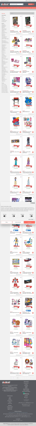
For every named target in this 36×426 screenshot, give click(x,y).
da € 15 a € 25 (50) (4, 86)
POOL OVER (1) (4, 69)
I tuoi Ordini (9, 399)
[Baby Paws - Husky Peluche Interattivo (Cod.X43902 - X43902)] (15, 342)
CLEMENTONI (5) (4, 29)
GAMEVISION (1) (4, 40)
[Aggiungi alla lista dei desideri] (20, 16)
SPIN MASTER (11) (4, 79)
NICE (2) (3, 65)
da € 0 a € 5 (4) (4, 84)
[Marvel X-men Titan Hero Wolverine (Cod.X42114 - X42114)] (15, 241)
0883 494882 (28, 415)
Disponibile (3, 17)
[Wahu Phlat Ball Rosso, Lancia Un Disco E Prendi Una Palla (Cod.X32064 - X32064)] (15, 121)
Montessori (18, 7)
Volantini (26, 387)
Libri (11, 7)
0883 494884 (20, 416)
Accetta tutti (29, 222)
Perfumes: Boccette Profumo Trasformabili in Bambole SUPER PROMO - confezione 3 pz (27, 132)
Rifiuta (7, 222)
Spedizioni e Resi (10, 408)
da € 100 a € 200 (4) (4, 89)
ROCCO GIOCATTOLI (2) (5, 72)
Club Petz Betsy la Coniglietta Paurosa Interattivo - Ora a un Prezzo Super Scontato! (14, 373)
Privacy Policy (26, 385)
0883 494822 (20, 420)
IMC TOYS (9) (3, 50)
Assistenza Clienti (26, 383)
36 (32, 13)
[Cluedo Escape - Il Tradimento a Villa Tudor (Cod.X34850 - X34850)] (28, 201)
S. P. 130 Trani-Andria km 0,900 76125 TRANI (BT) (26, 399)
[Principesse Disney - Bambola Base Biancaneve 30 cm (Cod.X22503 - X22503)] (15, 181)
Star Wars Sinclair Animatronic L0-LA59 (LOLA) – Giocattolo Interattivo (27, 273)
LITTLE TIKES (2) (4, 56)
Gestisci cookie (10, 403)
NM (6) (3, 66)
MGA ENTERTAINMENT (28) (5, 60)
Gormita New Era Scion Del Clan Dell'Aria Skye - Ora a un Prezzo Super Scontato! (14, 32)
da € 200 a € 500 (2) (4, 90)
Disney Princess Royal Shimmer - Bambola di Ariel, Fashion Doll (14, 172)
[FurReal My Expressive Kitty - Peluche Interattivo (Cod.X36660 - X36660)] (15, 201)
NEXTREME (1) (4, 64)
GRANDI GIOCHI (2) (4, 47)
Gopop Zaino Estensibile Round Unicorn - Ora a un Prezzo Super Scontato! (27, 92)
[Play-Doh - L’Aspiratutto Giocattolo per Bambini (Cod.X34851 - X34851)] (28, 241)
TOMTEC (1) (3, 81)
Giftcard (10, 402)
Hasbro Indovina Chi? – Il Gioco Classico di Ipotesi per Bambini (27, 232)
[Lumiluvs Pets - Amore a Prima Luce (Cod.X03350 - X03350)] (15, 141)
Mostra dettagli (31, 219)
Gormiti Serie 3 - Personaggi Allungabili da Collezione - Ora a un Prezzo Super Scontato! (14, 52)
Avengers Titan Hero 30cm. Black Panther (27, 152)
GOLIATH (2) (3, 46)
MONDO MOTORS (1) (5, 62)
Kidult (30, 7)
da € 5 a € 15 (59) (4, 85)
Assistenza (33, 0)
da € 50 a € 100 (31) (4, 88)
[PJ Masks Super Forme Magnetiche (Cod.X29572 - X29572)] (28, 61)
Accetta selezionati (18, 222)
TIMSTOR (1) (3, 80)
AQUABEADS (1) (4, 25)
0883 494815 (7, 415)
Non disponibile (4, 21)
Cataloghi (26, 386)
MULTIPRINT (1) (4, 63)
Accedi (29, 0)
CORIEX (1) (3, 30)
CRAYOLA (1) (3, 31)
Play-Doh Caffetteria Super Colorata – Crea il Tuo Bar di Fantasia (14, 273)
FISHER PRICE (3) (4, 37)
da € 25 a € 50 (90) (4, 87)
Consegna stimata (4, 20)
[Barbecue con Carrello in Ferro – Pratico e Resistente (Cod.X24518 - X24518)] (15, 101)
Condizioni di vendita (10, 406)
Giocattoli (5, 7)
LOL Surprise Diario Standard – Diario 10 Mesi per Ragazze (14, 72)
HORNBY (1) (3, 49)
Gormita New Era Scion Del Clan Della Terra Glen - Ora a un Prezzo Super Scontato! (27, 32)
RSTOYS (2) (3, 73)
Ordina (12, 13)
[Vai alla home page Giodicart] (5, 4)
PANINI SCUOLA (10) (4, 67)
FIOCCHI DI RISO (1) (4, 36)
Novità (3, 16)
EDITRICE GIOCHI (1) (4, 32)
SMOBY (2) (3, 78)
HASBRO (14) (3, 48)
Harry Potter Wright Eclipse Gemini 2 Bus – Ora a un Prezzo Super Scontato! (27, 293)
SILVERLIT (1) (3, 76)
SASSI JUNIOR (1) (4, 74)
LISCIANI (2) (3, 55)
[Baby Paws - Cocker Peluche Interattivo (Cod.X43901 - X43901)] (15, 322)
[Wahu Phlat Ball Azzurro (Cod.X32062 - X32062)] (28, 101)
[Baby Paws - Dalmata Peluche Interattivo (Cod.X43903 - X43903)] (28, 322)
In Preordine (3, 19)
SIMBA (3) (3, 77)
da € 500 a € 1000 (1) (5, 91)
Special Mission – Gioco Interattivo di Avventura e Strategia (26, 313)
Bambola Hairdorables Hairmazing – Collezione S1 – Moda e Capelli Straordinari (27, 52)
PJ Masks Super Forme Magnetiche (26, 72)
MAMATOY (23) (4, 57)
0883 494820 (16, 420)
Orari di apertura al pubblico (26, 405)
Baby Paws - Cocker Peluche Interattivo (14, 333)
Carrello (30, 4)
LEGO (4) (3, 54)
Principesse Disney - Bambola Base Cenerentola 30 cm (27, 192)
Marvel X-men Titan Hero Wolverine (14, 253)
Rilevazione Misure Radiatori (26, 391)
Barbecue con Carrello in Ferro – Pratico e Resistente (14, 112)
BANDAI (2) (3, 27)
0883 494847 (24, 402)
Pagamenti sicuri (10, 409)
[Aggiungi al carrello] (20, 31)
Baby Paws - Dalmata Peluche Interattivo (27, 333)
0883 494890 (32, 402)
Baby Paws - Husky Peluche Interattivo (14, 353)
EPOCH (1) (3, 33)
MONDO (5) (3, 61)
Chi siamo (26, 384)
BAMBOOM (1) (4, 26)
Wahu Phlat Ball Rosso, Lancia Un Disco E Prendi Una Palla (14, 132)
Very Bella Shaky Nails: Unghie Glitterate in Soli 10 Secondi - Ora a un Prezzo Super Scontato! (14, 92)
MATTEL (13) (3, 58)
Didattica (2, 7)
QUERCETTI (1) (4, 70)
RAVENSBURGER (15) (5, 71)
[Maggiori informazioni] (20, 51)
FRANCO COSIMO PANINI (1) (5, 39)
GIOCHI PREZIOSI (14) (5, 41)
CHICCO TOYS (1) (4, 28)
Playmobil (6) (3, 68)
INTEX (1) (3, 51)
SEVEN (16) (3, 75)
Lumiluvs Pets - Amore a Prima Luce (14, 152)
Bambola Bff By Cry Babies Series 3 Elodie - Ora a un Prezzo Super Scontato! (26, 353)
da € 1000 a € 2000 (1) (5, 92)
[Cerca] (22, 4)
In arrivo (3, 18)
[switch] (13, 216)
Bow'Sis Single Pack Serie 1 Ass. (14, 312)
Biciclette (24, 7)
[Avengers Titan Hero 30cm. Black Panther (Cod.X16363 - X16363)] (28, 141)
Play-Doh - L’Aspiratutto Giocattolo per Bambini (26, 253)
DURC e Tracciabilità (26, 390)
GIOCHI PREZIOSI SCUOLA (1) (5, 43)
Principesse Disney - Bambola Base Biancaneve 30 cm (14, 192)
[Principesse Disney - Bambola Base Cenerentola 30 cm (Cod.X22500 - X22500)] (28, 181)
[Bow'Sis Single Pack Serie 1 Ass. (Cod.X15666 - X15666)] (15, 302)
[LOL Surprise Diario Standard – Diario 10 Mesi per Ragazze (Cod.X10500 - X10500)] (15, 61)
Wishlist (10, 398)
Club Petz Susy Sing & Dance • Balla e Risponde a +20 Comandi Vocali (27, 373)
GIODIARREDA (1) (4, 44)
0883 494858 (28, 404)
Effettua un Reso (9, 400)
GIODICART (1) (4, 45)
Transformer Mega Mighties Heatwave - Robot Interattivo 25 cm (14, 293)
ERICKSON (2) (3, 34)
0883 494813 (29, 416)
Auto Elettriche (27, 7)
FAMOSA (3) (3, 35)
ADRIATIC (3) (3, 24)
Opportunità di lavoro (26, 389)
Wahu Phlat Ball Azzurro (26, 111)
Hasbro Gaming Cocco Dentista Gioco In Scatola (14, 232)
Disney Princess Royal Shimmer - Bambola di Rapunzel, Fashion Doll (27, 172)
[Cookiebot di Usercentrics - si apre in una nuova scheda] (31, 203)
